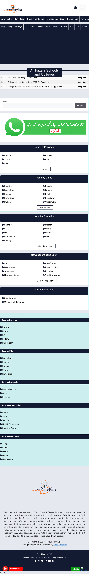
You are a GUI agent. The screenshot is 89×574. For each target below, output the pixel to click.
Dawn (5, 451)
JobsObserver (60, 545)
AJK (6, 163)
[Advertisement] (44, 47)
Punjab (7, 155)
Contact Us (61, 557)
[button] (75, 8)
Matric (48, 229)
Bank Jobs (19, 19)
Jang (4, 443)
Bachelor (8, 225)
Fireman (6, 397)
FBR (26, 27)
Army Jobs (6, 19)
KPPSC (84, 27)
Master (48, 225)
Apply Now (82, 78)
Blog (54, 557)
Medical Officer (9, 389)
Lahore (48, 190)
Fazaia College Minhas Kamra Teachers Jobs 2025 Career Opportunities (33, 86)
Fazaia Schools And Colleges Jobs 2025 (19, 77)
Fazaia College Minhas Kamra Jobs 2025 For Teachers (25, 82)
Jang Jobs (9, 271)
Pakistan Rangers (10, 428)
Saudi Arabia (10, 298)
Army (10, 27)
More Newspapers (45, 281)
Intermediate (10, 236)
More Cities (45, 207)
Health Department (11, 424)
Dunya (5, 455)
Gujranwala (50, 202)
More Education (45, 246)
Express (6, 447)
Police (33, 27)
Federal (5, 339)
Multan (7, 202)
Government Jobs (35, 19)
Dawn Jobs (9, 267)
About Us (26, 557)
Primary (7, 240)
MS (5, 232)
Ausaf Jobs (50, 263)
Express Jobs (51, 267)
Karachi (7, 194)
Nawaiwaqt (7, 459)
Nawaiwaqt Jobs (12, 275)
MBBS (48, 236)
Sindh (7, 159)
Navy (3, 27)
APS (71, 27)
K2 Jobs (49, 271)
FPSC (47, 27)
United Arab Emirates (14, 302)
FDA (77, 27)
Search (6, 101)
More (45, 169)
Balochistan (7, 343)
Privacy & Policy (37, 557)
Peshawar (49, 198)
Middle (48, 232)
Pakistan (49, 155)
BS (5, 229)
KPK (47, 159)
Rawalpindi (9, 198)
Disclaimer (48, 557)
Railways (18, 27)
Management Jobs (55, 19)
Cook (4, 393)
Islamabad (9, 190)
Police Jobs (72, 19)
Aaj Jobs (8, 263)
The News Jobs (52, 275)
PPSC (40, 27)
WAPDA (55, 27)
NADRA (64, 27)
